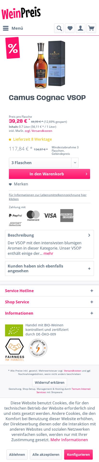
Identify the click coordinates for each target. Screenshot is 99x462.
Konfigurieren (78, 454)
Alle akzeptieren (45, 454)
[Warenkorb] (91, 28)
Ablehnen (17, 454)
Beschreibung (21, 235)
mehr (48, 253)
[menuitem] (12, 28)
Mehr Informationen (69, 439)
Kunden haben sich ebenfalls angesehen (35, 268)
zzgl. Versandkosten (38, 131)
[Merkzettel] (69, 28)
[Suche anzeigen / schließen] (59, 28)
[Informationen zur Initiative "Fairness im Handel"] (14, 349)
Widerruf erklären (49, 382)
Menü (17, 28)
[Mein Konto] (80, 28)
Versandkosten (72, 370)
